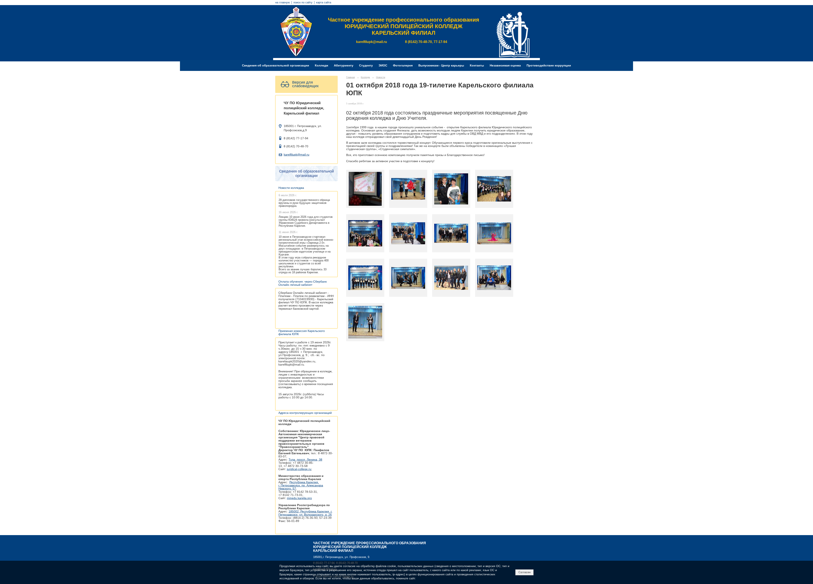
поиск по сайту (302, 2)
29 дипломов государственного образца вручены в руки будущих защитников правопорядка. (304, 203)
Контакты (477, 65)
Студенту (366, 65)
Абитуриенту (343, 65)
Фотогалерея (403, 65)
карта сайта (323, 2)
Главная (350, 77)
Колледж (321, 65)
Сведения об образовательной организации (275, 65)
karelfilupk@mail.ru (296, 154)
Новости (380, 77)
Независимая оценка (505, 65)
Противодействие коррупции (549, 65)
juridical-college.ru (299, 469)
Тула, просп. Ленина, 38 (305, 459)
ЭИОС (383, 65)
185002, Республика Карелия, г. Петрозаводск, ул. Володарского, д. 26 (305, 513)
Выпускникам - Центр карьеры (441, 65)
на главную (282, 2)
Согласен (524, 572)
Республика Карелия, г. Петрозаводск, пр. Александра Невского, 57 (300, 485)
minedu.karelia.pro (299, 498)
